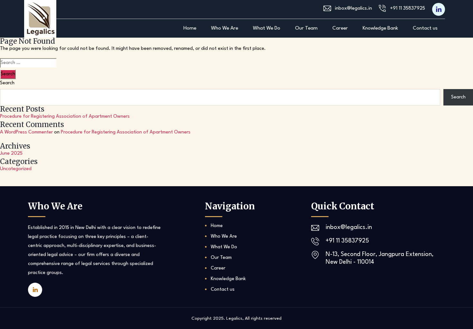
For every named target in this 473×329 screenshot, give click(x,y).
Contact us (425, 28)
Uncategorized (16, 169)
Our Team (306, 28)
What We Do (266, 28)
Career (340, 28)
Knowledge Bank (380, 28)
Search (7, 83)
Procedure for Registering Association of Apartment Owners (65, 116)
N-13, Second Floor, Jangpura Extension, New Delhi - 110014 (379, 258)
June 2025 (11, 153)
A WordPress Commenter (26, 132)
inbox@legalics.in (353, 8)
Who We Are (224, 28)
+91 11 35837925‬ (407, 8)
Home (189, 28)
